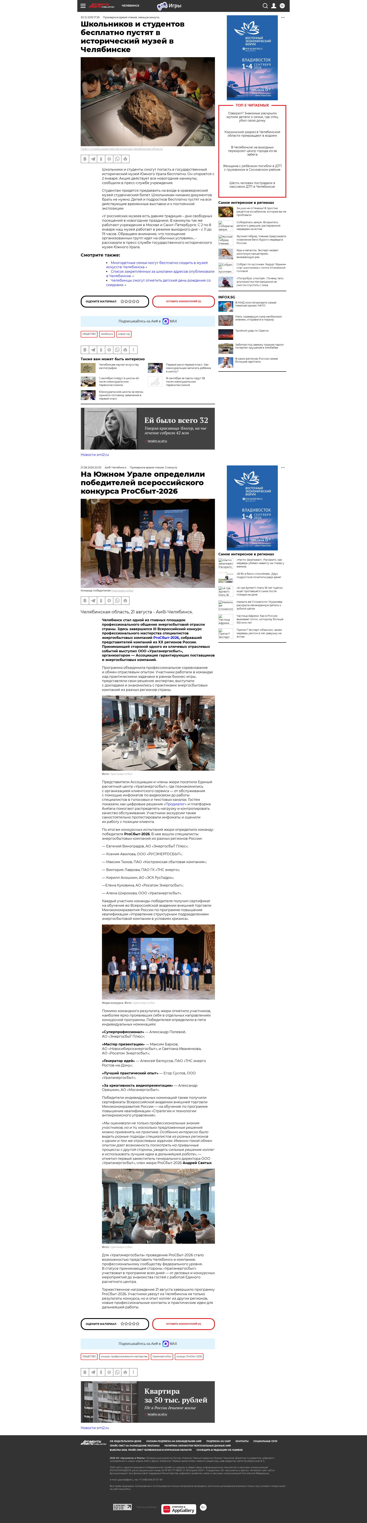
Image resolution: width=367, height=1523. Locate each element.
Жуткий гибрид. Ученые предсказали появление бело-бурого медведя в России (261, 240)
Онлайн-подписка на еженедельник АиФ (174, 1441)
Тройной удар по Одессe (251, 330)
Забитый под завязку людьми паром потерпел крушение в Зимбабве (259, 346)
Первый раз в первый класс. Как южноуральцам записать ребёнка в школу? (188, 368)
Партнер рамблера (146, 1507)
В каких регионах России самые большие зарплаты (256, 360)
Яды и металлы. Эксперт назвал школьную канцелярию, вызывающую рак (257, 254)
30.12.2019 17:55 (90, 17)
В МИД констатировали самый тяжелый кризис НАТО (255, 304)
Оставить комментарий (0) (183, 301)
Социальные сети (265, 1441)
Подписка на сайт (218, 1441)
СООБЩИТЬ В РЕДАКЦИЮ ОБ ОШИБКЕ (219, 1450)
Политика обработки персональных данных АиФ (197, 1445)
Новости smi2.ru (95, 455)
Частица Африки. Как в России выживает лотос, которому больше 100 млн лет (260, 619)
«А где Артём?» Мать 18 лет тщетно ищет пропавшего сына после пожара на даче (260, 591)
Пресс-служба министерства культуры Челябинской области (122, 148)
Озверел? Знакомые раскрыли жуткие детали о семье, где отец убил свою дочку (252, 117)
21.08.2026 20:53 (91, 467)
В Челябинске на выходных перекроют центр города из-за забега (252, 151)
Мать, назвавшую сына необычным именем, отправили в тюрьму (258, 318)
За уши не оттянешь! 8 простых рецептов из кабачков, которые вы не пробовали (261, 212)
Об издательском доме (125, 1441)
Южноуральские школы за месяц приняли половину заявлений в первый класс (121, 395)
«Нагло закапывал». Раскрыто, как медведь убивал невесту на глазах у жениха (260, 563)
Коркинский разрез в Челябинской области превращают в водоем (252, 134)
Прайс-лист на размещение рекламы (135, 1445)
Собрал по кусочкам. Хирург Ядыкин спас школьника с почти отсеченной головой (261, 268)
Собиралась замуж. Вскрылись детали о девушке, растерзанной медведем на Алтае (258, 226)
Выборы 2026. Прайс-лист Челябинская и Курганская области (151, 1450)
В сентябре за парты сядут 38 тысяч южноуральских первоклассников (185, 382)
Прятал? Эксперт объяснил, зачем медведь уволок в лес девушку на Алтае (259, 633)
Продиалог (175, 804)
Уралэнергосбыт (122, 590)
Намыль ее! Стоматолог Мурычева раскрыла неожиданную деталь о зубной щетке (259, 605)
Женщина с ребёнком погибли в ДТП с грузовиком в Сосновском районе (252, 168)
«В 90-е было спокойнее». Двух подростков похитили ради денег (259, 575)
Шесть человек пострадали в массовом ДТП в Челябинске (252, 185)
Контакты (242, 1441)
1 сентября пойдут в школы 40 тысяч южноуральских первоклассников (119, 382)
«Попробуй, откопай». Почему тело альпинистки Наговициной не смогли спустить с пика (260, 282)
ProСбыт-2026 (166, 638)
